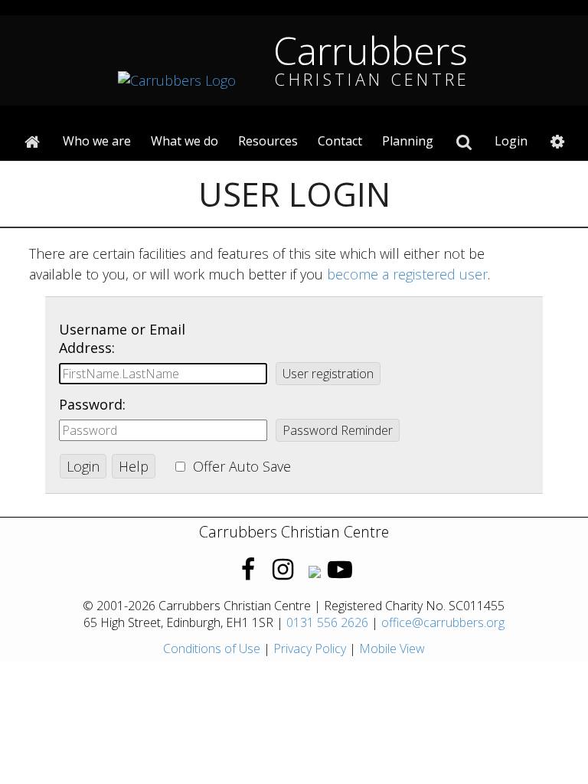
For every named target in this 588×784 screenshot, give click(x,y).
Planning (407, 140)
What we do (184, 140)
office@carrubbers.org (443, 622)
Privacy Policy (309, 648)
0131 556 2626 (327, 622)
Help (134, 466)
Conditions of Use (211, 648)
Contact (340, 140)
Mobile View (392, 648)
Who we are (97, 140)
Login (511, 140)
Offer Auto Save (242, 466)
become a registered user (407, 274)
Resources (268, 140)
